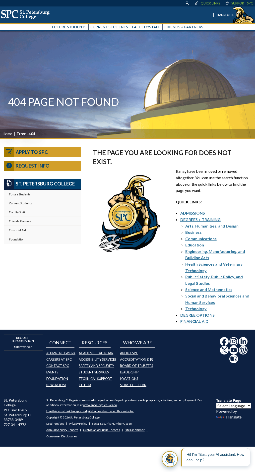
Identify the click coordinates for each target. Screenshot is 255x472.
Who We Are (137, 342)
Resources (95, 342)
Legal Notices (55, 423)
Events (52, 372)
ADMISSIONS (192, 213)
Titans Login (225, 15)
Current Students (20, 203)
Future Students (20, 194)
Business (193, 232)
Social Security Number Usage (112, 423)
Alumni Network (60, 353)
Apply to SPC (32, 152)
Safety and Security (96, 366)
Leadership (129, 372)
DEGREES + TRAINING (200, 219)
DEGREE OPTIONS (197, 315)
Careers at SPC (59, 359)
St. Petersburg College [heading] (45, 183)
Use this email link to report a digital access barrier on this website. (90, 411)
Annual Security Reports (62, 430)
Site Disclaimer (135, 430)
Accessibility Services (98, 359)
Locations (129, 379)
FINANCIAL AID (194, 321)
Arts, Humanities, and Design (212, 226)
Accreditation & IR (136, 359)
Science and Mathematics (208, 289)
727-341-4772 (15, 424)
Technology (196, 308)
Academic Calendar (96, 353)
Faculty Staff (17, 212)
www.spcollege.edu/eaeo (100, 405)
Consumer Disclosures (61, 436)
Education (194, 244)
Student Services (94, 372)
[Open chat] (170, 459)
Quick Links (210, 3)
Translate (233, 416)
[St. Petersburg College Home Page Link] (27, 14)
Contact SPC (57, 366)
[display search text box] (187, 3)
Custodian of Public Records (101, 430)
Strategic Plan (133, 385)
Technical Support (95, 379)
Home (7, 133)
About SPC (129, 353)
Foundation (16, 239)
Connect (60, 342)
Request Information (23, 339)
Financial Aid (17, 230)
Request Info (33, 166)
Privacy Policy (78, 423)
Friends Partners (20, 221)
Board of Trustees (136, 366)
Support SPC (242, 3)
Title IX (85, 385)
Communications (201, 238)
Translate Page (228, 400)
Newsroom (56, 385)
